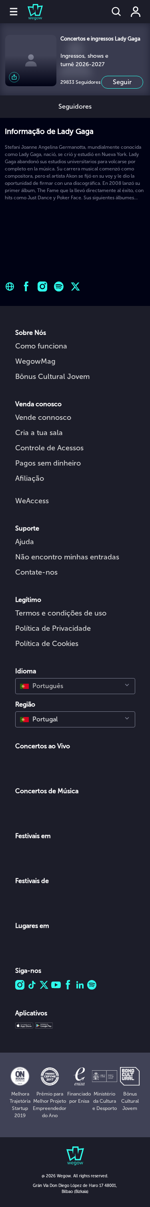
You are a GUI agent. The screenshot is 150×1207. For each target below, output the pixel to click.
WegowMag (35, 361)
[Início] (30, 11)
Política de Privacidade (53, 628)
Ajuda (24, 542)
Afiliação (29, 478)
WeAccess (32, 501)
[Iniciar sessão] (135, 11)
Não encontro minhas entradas (67, 557)
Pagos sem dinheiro (48, 463)
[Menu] (14, 11)
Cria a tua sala (39, 433)
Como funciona (41, 346)
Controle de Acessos (49, 448)
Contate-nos (36, 572)
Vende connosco (43, 417)
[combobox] (75, 686)
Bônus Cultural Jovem (52, 377)
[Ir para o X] (75, 286)
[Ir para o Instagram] (43, 286)
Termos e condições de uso (60, 613)
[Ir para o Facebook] (26, 286)
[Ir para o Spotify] (59, 286)
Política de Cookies (46, 644)
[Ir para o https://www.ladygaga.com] (10, 286)
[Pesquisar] (116, 11)
